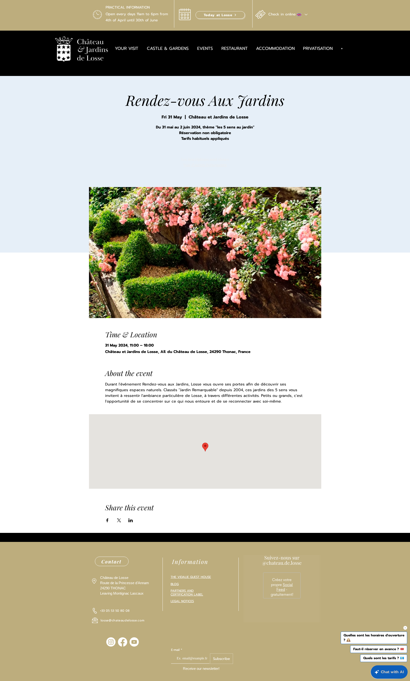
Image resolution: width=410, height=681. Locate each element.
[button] (220, 15)
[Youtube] (134, 642)
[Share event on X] (119, 520)
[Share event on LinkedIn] (130, 520)
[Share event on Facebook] (107, 520)
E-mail (175, 649)
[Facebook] (122, 642)
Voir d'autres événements (205, 164)
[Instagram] (111, 642)
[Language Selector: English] (302, 14)
